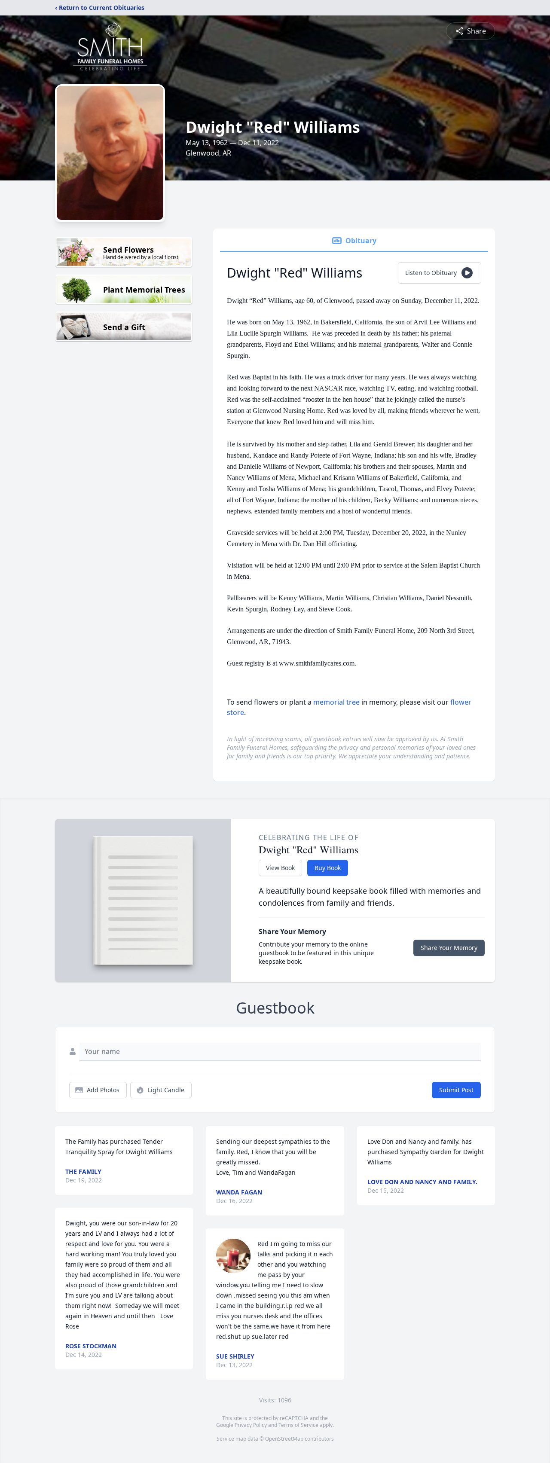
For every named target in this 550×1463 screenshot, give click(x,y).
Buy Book (328, 868)
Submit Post (456, 1090)
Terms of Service (298, 1425)
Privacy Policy (251, 1425)
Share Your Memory (449, 948)
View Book (280, 868)
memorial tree (336, 702)
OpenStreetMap (284, 1438)
